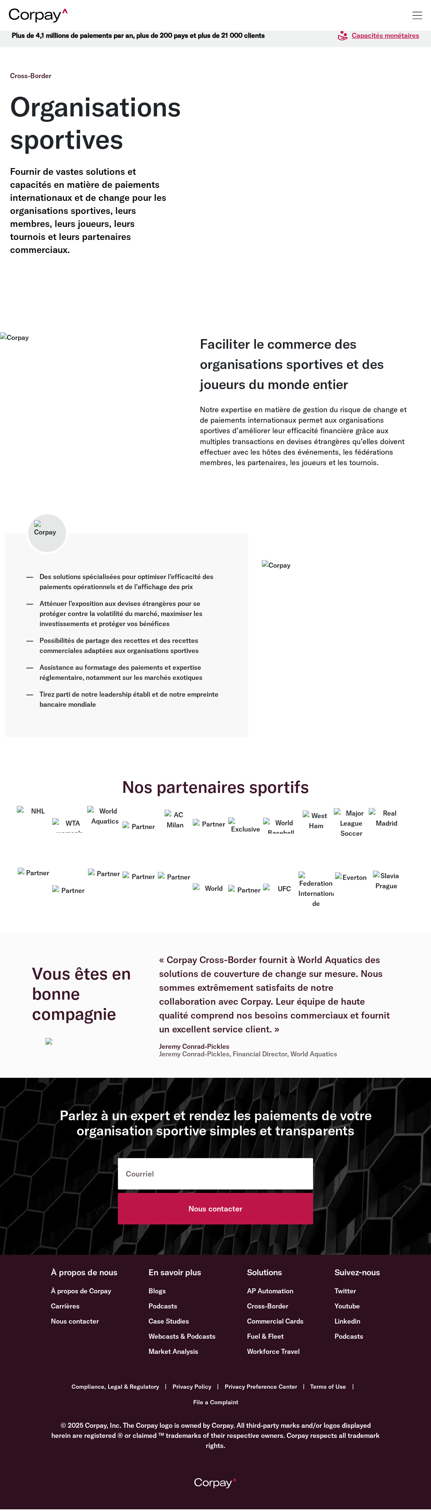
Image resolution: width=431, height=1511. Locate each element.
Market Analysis (173, 1351)
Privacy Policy (192, 1386)
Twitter (345, 1291)
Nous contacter (215, 1209)
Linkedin (347, 1321)
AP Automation (270, 1291)
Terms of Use (328, 1386)
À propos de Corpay (81, 1291)
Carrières (65, 1306)
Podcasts (163, 1306)
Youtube (347, 1306)
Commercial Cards (275, 1321)
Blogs (157, 1291)
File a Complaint (215, 1402)
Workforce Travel (273, 1351)
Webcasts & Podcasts (182, 1336)
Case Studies (169, 1321)
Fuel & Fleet (265, 1336)
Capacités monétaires (385, 35)
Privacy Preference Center (261, 1386)
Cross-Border (267, 1306)
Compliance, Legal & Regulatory (115, 1386)
